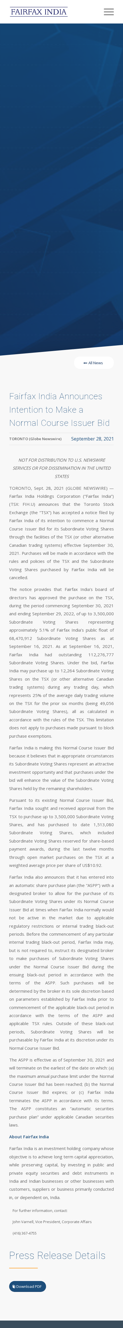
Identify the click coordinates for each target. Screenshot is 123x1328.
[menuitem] (106, 11)
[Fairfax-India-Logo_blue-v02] (51, 11)
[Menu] (106, 11)
